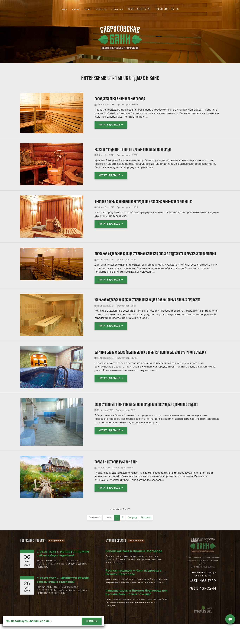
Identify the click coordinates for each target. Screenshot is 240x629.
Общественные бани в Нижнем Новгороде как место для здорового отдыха (146, 404)
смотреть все (56, 541)
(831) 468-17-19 (139, 9)
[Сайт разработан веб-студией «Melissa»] (203, 609)
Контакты (117, 9)
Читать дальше (110, 125)
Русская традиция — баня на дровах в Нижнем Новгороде (133, 148)
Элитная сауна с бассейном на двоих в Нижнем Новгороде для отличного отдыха (150, 351)
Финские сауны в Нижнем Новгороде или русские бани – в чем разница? (144, 201)
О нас (88, 9)
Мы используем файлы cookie (28, 621)
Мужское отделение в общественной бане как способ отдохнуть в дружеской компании (155, 253)
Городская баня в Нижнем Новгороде (120, 98)
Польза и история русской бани (116, 461)
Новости (101, 9)
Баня (64, 9)
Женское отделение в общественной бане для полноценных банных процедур (147, 299)
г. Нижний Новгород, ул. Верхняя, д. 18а (202, 574)
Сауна (75, 9)
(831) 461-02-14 (167, 9)
